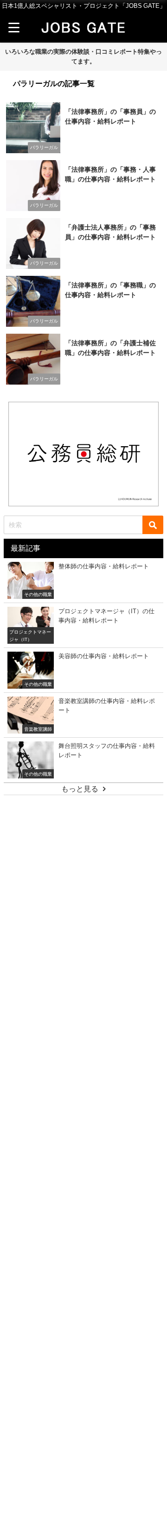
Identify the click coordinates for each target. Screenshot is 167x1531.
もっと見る (79, 788)
